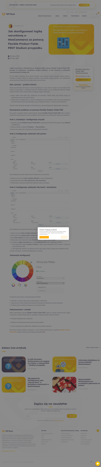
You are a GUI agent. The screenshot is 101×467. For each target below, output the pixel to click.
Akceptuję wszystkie (44, 237)
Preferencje (64, 237)
